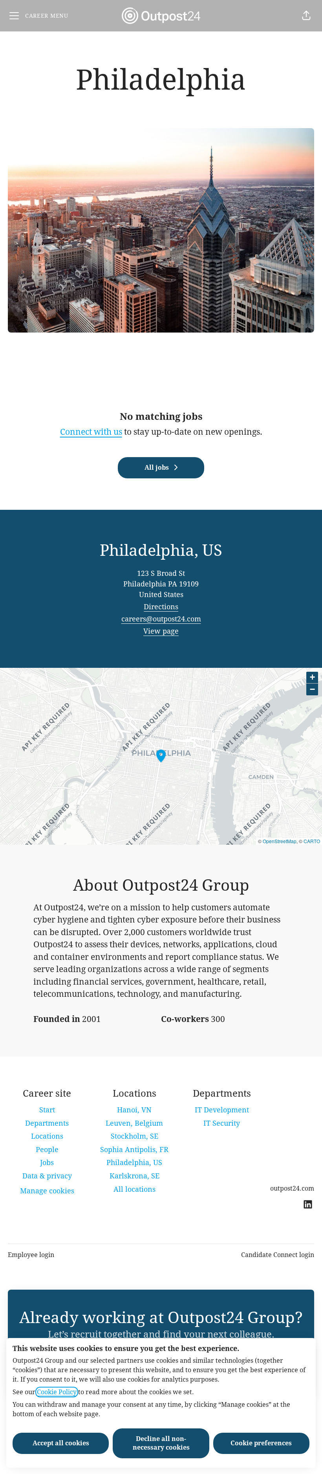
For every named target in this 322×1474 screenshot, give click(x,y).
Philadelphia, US (134, 1162)
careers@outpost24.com (161, 619)
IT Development (222, 1110)
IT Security (221, 1123)
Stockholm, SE (134, 1136)
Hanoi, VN (134, 1110)
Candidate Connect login (277, 1255)
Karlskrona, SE (134, 1176)
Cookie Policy (57, 1392)
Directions (161, 607)
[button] (306, 16)
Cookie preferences (261, 1443)
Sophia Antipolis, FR (134, 1149)
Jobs (47, 1162)
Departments (47, 1123)
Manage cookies (47, 1191)
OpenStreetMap (279, 841)
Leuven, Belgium (134, 1123)
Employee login (31, 1255)
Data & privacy (47, 1176)
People (47, 1149)
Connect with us (91, 432)
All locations (134, 1189)
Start (47, 1110)
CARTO (312, 841)
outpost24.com (292, 1188)
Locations (47, 1136)
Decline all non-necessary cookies (161, 1443)
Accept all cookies (61, 1443)
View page (161, 631)
